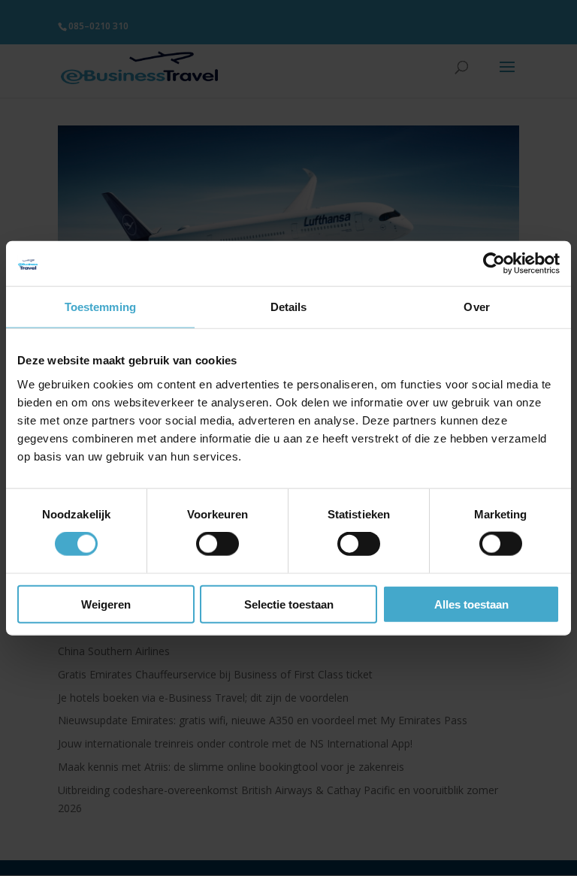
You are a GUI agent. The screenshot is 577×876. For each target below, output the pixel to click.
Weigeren (106, 603)
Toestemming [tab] (100, 307)
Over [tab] (476, 307)
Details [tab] (288, 307)
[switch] (217, 544)
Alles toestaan (471, 603)
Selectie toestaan (289, 603)
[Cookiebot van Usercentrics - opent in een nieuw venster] (494, 263)
